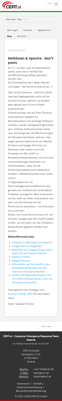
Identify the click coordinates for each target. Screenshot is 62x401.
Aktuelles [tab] (27, 30)
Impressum (23, 383)
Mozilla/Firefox (21, 257)
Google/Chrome (21, 260)
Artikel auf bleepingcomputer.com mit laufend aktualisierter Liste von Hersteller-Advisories (32, 279)
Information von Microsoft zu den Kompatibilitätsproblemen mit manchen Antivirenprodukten (31, 268)
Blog (19, 19)
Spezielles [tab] (21, 36)
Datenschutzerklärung (29, 387)
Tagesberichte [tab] (43, 30)
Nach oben (46, 326)
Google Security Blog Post (27, 246)
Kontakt (37, 383)
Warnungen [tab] (12, 30)
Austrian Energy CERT (20, 293)
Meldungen (11, 19)
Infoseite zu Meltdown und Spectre (32, 242)
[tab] (9, 36)
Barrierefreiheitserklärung (31, 391)
